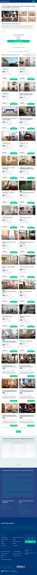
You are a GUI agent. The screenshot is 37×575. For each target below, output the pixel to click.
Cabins (2, 541)
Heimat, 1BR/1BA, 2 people (7, 316)
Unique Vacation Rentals (18, 537)
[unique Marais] (27, 62)
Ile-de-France (14, 3)
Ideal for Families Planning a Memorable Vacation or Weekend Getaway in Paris (26, 366)
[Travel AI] (5, 571)
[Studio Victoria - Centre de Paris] (27, 334)
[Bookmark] (3, 12)
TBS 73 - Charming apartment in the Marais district (26, 243)
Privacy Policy (27, 550)
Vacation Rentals (4, 539)
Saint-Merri (21, 3)
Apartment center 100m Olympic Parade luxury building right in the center (26, 119)
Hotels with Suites (16, 541)
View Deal (13, 79)
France (10, 3)
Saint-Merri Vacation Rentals (8, 505)
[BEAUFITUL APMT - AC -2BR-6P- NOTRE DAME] (10, 161)
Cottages (3, 543)
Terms (31, 550)
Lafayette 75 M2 (5, 68)
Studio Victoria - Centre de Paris (8, 192)
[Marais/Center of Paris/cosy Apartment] (27, 309)
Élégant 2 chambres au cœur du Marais (26, 292)
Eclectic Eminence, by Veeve (25, 217)
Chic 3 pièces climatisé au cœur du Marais (9, 292)
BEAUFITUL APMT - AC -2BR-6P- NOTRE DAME (8, 168)
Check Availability (19, 41)
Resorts (14, 543)
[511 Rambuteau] (10, 86)
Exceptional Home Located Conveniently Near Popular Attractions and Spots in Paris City (9, 366)
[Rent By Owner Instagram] (30, 547)
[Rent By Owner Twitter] (27, 547)
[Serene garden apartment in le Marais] (27, 185)
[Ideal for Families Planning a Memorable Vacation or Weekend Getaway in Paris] (27, 358)
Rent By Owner (29, 552)
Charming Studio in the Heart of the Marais (9, 243)
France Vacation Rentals (7, 508)
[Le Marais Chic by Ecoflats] (10, 210)
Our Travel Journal (5, 553)
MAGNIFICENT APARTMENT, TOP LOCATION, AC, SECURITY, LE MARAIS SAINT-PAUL (27, 168)
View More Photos (5, 20)
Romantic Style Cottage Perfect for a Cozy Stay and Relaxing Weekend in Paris (27, 391)
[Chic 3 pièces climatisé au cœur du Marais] (10, 284)
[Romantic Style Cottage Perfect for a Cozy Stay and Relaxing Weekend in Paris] (27, 383)
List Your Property (16, 551)
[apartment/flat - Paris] (27, 136)
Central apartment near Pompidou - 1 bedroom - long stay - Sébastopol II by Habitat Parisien (9, 342)
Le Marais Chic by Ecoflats (7, 217)
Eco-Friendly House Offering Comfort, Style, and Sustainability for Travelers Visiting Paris (9, 391)
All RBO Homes (4, 537)
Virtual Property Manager (6, 559)
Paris (18, 3)
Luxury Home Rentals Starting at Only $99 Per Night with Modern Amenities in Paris (27, 416)
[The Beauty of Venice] (10, 136)
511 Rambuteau (5, 93)
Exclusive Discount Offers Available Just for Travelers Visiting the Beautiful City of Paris (9, 416)
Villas (14, 539)
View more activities (18, 464)
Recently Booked (16, 555)
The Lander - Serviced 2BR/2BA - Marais (8, 267)
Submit (30, 541)
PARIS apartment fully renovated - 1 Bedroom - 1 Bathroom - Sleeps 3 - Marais (26, 94)
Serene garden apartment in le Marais (27, 192)
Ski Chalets (3, 545)
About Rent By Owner (5, 551)
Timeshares (15, 545)
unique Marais (22, 68)
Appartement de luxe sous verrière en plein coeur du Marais (9, 119)
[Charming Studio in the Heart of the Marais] (10, 235)
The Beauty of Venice (6, 143)
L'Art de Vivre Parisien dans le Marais (27, 266)
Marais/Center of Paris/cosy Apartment (25, 317)
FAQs (2, 557)
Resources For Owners (17, 553)
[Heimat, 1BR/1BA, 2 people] (10, 309)
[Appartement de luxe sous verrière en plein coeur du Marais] (10, 111)
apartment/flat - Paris (24, 143)
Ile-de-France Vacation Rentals (8, 507)
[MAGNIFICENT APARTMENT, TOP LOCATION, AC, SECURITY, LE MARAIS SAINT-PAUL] (27, 161)
